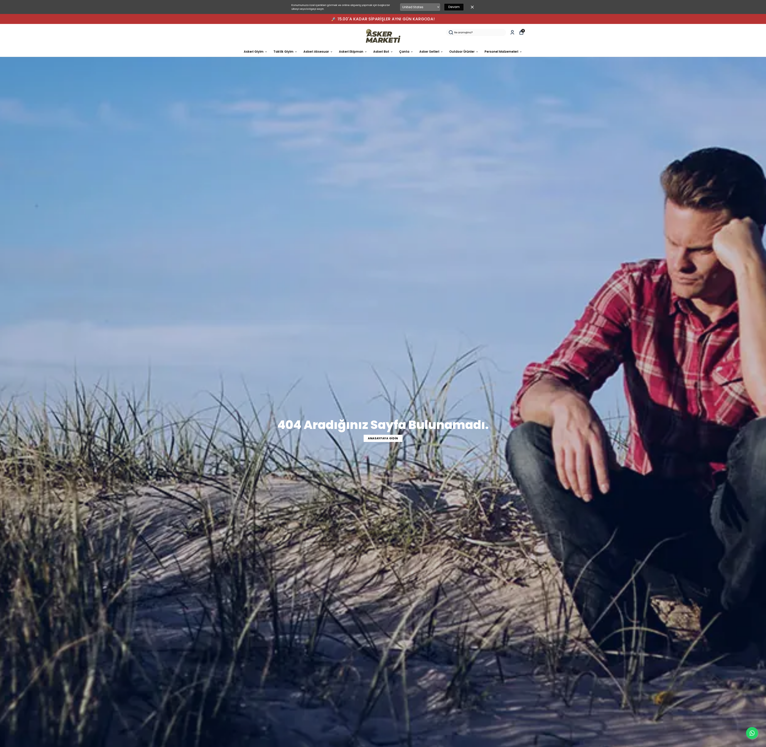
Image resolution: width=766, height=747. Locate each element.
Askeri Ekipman (351, 51)
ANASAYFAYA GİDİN (383, 438)
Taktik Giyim (283, 51)
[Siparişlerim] (512, 32)
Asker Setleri (429, 51)
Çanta (404, 51)
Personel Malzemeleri (501, 51)
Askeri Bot (381, 51)
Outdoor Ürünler (462, 51)
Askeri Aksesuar (316, 51)
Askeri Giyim (254, 51)
